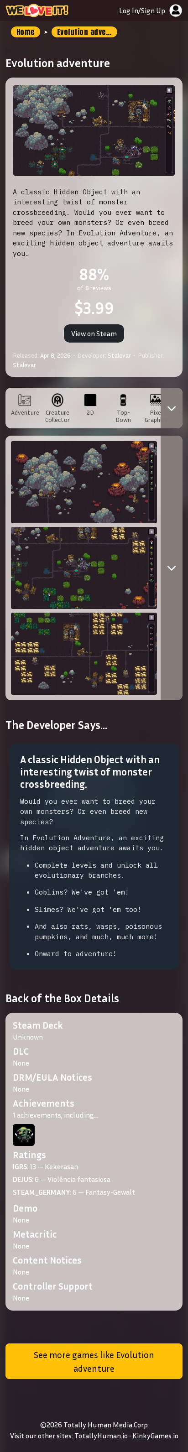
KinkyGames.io (155, 1435)
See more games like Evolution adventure (94, 1361)
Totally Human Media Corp (105, 1424)
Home (25, 31)
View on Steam (94, 333)
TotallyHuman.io (101, 1435)
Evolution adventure (87, 31)
